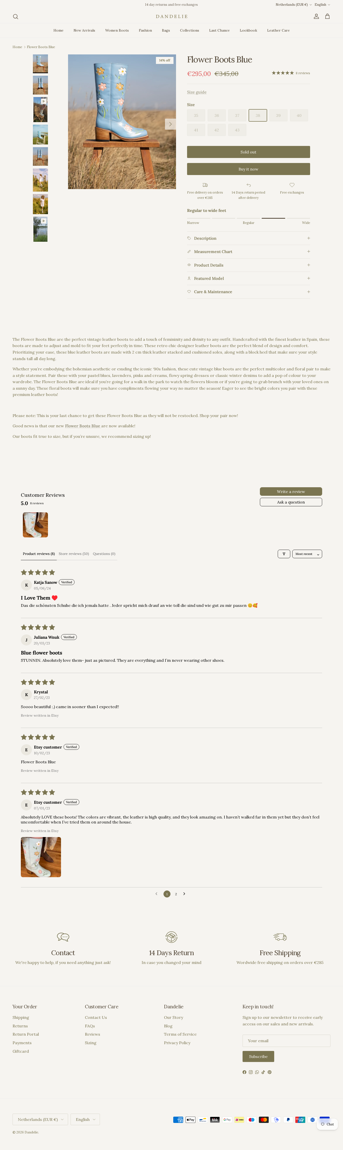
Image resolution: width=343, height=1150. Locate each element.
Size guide (197, 92)
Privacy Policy (177, 1042)
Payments (22, 1042)
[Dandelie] (171, 16)
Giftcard (21, 1051)
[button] (41, 857)
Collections (189, 30)
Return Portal (26, 1034)
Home (58, 30)
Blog (168, 1025)
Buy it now (248, 169)
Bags (166, 30)
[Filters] (284, 554)
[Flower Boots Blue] (100, 425)
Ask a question (291, 502)
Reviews (92, 1034)
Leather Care (278, 30)
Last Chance (219, 30)
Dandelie (31, 1132)
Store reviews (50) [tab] (74, 553)
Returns (20, 1025)
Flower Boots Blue (41, 47)
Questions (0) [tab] (104, 553)
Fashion (145, 30)
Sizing (90, 1042)
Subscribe (258, 1056)
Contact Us (96, 1017)
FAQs (90, 1025)
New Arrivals (84, 30)
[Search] (16, 17)
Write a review (291, 491)
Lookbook (248, 30)
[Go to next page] (186, 893)
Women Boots (117, 30)
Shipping (21, 1017)
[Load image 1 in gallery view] (122, 121)
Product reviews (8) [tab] (39, 553)
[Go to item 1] (35, 524)
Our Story (173, 1017)
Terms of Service (180, 1034)
